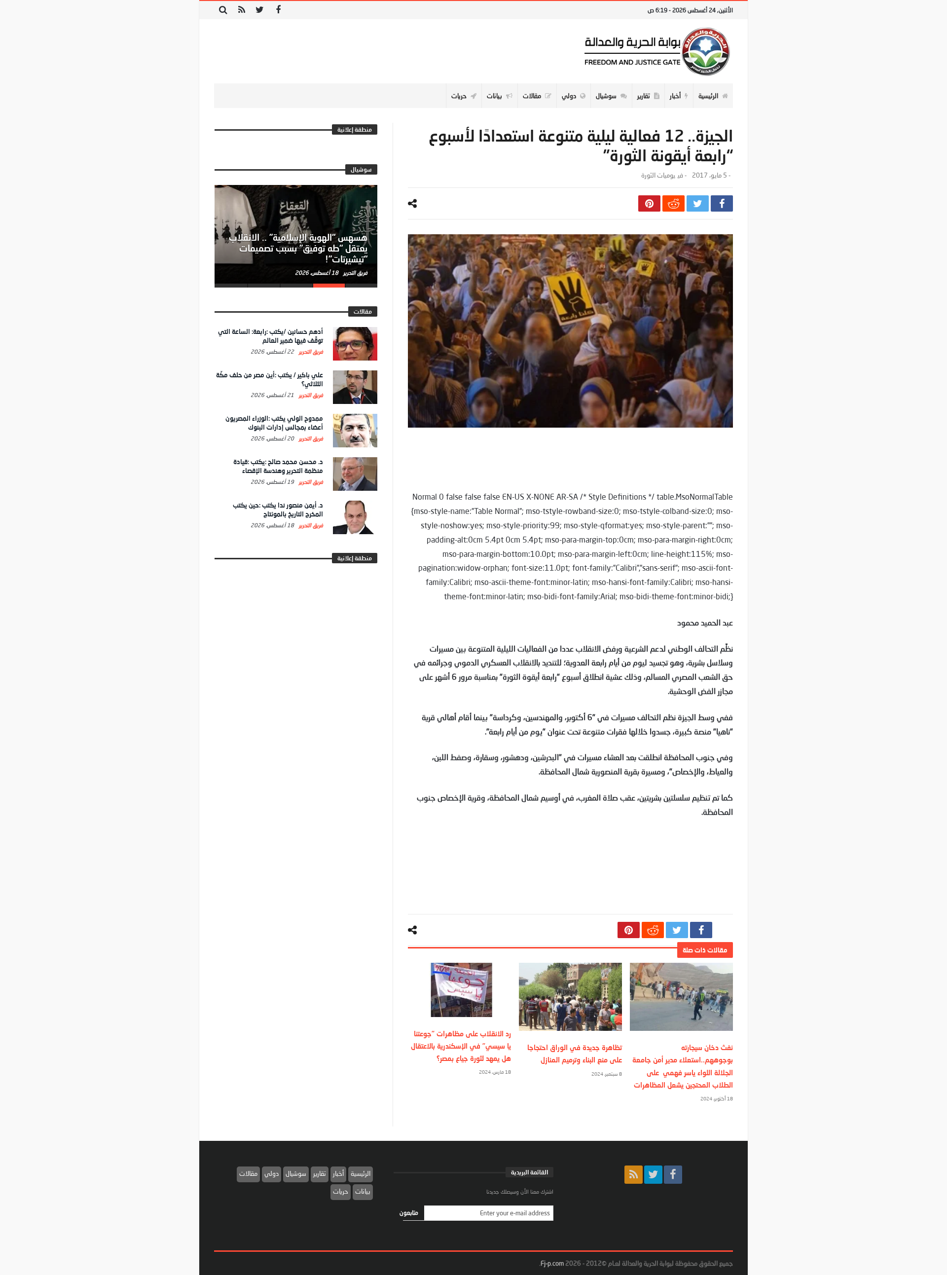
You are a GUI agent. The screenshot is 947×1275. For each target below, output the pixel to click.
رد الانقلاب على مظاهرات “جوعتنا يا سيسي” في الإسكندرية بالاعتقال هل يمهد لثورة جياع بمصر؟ (461, 1045)
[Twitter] (260, 10)
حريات (340, 1191)
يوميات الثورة (658, 175)
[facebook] (722, 203)
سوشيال (296, 1173)
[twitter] (698, 203)
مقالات (248, 1173)
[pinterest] (649, 203)
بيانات (362, 1191)
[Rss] (241, 10)
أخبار (338, 1173)
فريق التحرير (354, 272)
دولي (271, 1173)
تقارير (319, 1173)
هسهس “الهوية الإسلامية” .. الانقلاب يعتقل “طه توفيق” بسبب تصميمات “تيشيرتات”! (298, 248)
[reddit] (673, 203)
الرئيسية (360, 1173)
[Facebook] (278, 10)
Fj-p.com (552, 1263)
